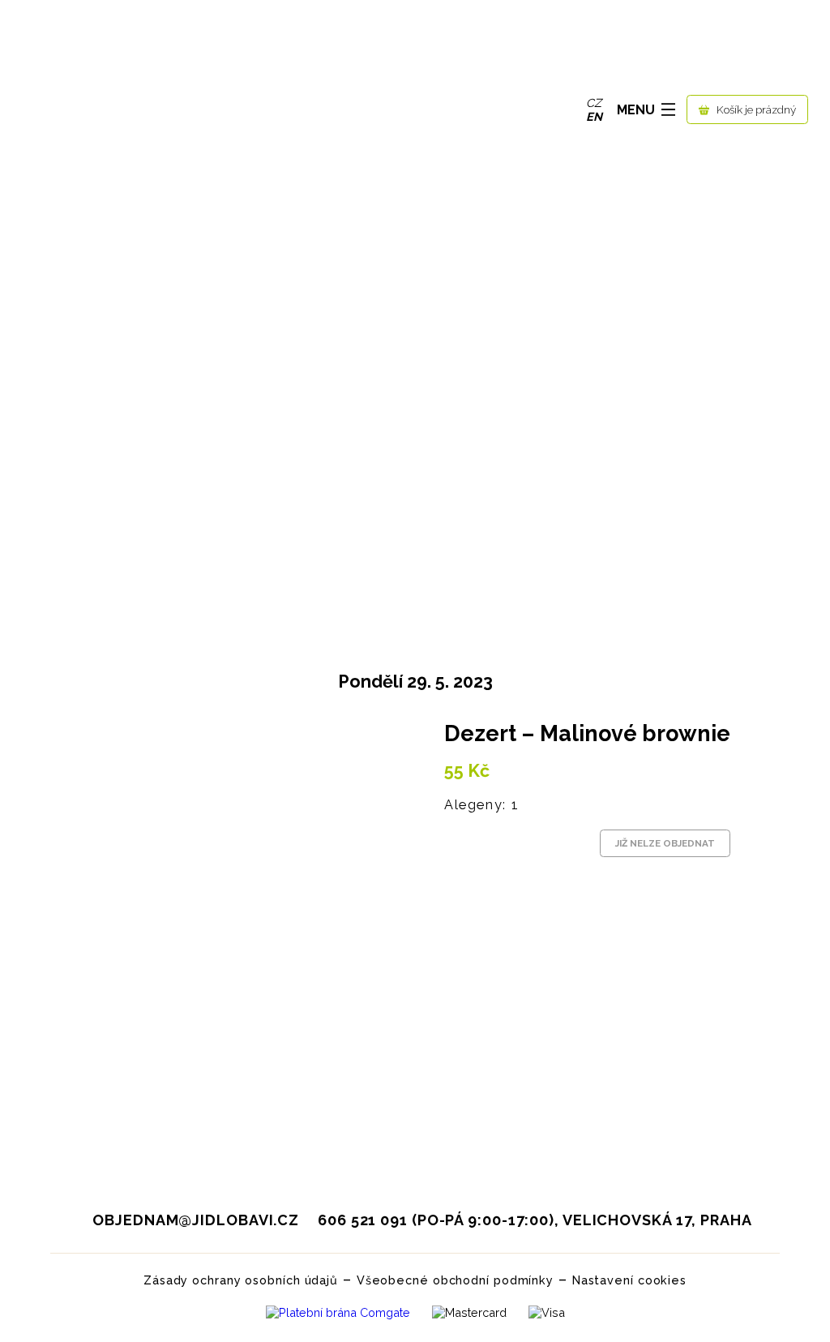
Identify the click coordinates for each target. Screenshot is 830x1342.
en (594, 116)
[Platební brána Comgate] (338, 1316)
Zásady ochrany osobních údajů (240, 1280)
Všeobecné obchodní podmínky (455, 1280)
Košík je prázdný (756, 109)
